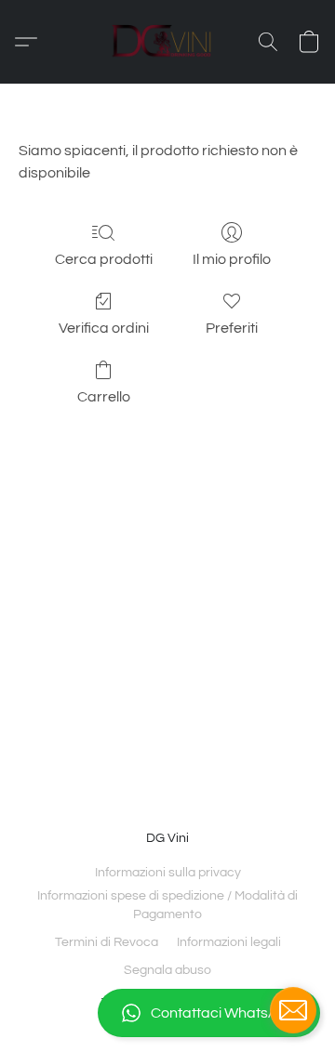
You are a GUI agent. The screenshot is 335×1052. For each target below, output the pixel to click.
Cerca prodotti (104, 259)
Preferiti (232, 328)
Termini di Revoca (106, 942)
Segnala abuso (167, 970)
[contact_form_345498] (293, 1010)
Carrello (103, 396)
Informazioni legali (229, 942)
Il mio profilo (232, 259)
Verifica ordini (104, 328)
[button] (167, 1013)
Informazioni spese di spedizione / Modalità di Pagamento (167, 905)
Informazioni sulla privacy (168, 872)
